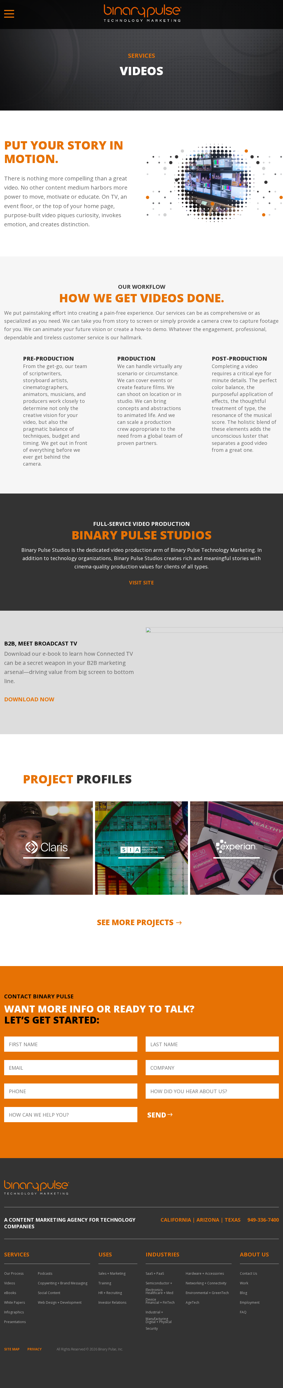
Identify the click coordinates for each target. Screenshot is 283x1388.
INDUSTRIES (162, 1254)
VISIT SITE (141, 582)
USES (105, 1254)
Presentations (15, 1321)
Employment (250, 1302)
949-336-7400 (263, 1219)
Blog (243, 1292)
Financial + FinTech (160, 1302)
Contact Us (248, 1273)
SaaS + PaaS (155, 1273)
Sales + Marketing (111, 1273)
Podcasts (45, 1273)
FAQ (243, 1312)
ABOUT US (254, 1254)
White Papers (14, 1302)
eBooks (10, 1292)
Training (104, 1283)
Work (244, 1283)
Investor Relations (112, 1302)
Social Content (49, 1292)
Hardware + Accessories (205, 1273)
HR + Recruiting (110, 1292)
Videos (9, 1283)
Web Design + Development (60, 1302)
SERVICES (16, 1254)
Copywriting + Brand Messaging (62, 1283)
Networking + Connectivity (206, 1283)
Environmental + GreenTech (207, 1292)
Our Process (13, 1273)
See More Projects (135, 922)
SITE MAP (12, 1349)
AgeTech (192, 1302)
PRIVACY (34, 1349)
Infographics (14, 1312)
